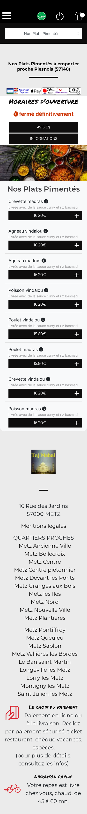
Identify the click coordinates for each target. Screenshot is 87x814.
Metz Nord (45, 602)
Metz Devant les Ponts (45, 578)
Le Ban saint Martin (45, 662)
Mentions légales (43, 526)
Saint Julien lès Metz (45, 694)
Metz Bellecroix (44, 554)
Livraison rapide (53, 776)
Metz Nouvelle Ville (45, 610)
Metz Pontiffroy (44, 630)
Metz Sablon (44, 646)
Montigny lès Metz (44, 686)
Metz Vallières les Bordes (45, 654)
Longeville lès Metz (45, 670)
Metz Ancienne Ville (45, 546)
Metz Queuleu (45, 638)
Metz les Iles (45, 594)
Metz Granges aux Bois (44, 586)
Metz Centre (45, 562)
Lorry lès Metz (44, 678)
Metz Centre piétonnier (45, 570)
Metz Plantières (44, 618)
